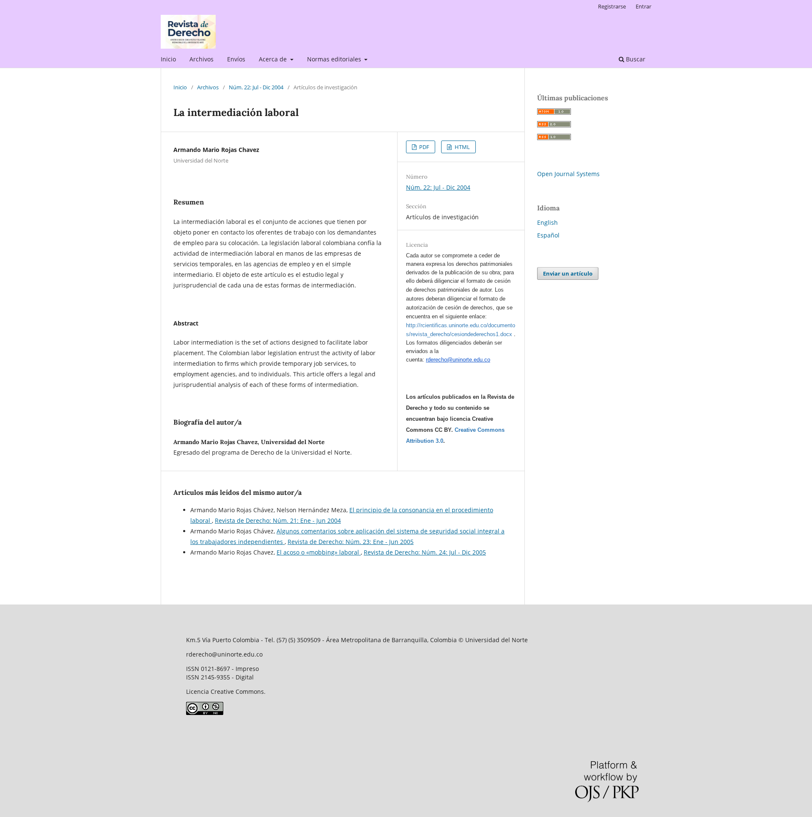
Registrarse (612, 6)
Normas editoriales (335, 59)
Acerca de (273, 59)
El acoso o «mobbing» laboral (319, 552)
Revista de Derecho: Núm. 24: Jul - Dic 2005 (425, 552)
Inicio (168, 59)
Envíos (236, 59)
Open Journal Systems (568, 174)
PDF (423, 147)
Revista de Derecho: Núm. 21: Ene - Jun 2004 (278, 520)
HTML (461, 147)
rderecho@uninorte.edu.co (458, 359)
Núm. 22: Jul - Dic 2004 (256, 87)
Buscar (634, 59)
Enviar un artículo (568, 273)
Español (548, 235)
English (547, 222)
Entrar (643, 6)
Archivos (201, 59)
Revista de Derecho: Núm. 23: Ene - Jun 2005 (351, 542)
